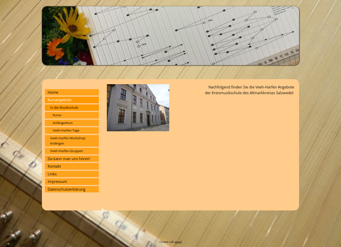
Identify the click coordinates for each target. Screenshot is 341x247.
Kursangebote (59, 99)
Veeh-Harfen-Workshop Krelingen (67, 141)
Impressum (57, 181)
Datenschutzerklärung (66, 189)
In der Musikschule (64, 107)
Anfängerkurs (63, 122)
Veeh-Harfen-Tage (66, 130)
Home (53, 92)
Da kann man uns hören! (69, 158)
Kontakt (54, 166)
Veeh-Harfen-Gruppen (66, 151)
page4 (178, 241)
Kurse (57, 115)
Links (52, 173)
